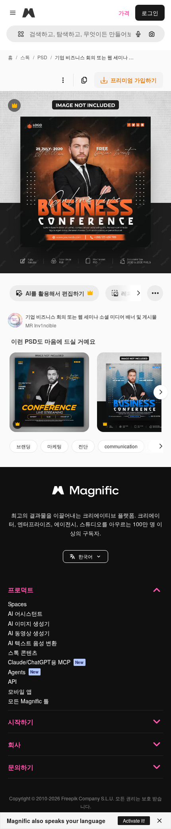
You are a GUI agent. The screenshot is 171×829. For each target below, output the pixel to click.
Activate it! (134, 820)
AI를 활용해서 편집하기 (50, 295)
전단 (83, 446)
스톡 (25, 57)
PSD (42, 57)
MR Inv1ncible (40, 325)
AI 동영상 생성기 (29, 633)
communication (121, 446)
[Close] (159, 820)
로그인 (150, 13)
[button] (85, 556)
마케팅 (54, 446)
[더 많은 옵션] (63, 80)
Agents (23, 672)
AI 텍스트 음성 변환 (32, 643)
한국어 (85, 556)
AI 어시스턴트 (25, 613)
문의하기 (20, 767)
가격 (124, 13)
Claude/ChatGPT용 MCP (46, 662)
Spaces (17, 604)
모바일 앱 (20, 691)
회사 (14, 744)
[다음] (138, 293)
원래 (46, 106)
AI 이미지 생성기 (29, 623)
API (12, 681)
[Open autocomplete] (18, 34)
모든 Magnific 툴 (28, 701)
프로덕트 (20, 589)
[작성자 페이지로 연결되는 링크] (15, 321)
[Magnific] (85, 492)
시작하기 (20, 721)
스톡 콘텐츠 (22, 652)
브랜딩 (23, 446)
